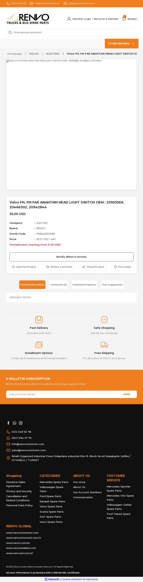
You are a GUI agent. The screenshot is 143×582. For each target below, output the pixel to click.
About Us (79, 487)
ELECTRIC (42, 222)
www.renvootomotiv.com (22, 532)
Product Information (32, 284)
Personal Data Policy (19, 505)
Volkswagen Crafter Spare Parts (119, 506)
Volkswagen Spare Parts (51, 489)
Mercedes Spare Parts (54, 482)
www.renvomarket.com (21, 547)
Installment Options (84, 284)
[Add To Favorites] (24, 267)
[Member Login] (69, 19)
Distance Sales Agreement (15, 484)
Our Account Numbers (87, 492)
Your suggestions (112, 284)
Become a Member (106, 18)
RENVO (40, 228)
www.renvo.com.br (18, 542)
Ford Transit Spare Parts (118, 515)
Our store (79, 482)
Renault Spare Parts (52, 501)
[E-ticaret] (71, 579)
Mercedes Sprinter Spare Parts (119, 488)
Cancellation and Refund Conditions (18, 498)
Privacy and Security (19, 491)
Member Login (81, 18)
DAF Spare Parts (50, 516)
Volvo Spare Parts (51, 506)
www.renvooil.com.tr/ (19, 553)
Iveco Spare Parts (51, 521)
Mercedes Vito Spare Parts (120, 497)
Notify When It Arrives (71, 256)
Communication (83, 497)
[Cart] (124, 19)
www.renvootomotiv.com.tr (23, 537)
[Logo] (34, 18)
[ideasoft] (52, 579)
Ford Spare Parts (50, 496)
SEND (126, 394)
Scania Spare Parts (52, 511)
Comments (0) (58, 284)
